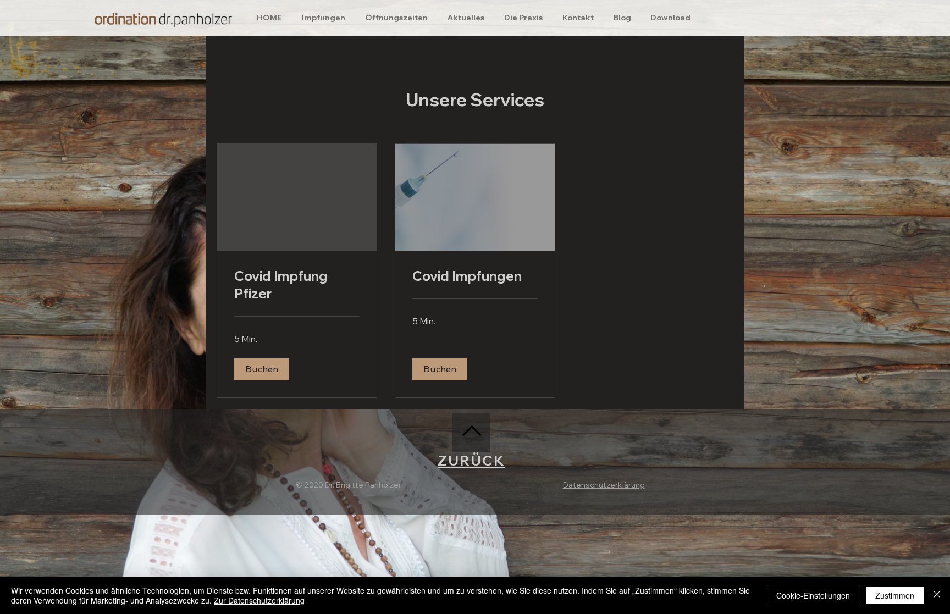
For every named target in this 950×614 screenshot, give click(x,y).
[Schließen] (936, 595)
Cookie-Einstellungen (813, 595)
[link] (297, 285)
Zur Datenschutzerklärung (259, 600)
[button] (261, 369)
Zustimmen (894, 595)
